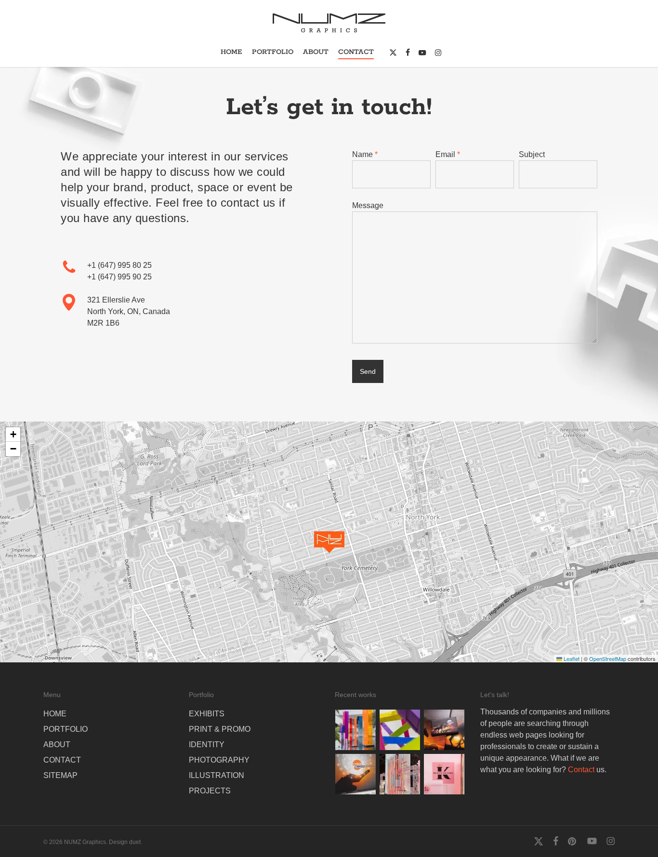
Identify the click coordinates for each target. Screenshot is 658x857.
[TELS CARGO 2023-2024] (355, 774)
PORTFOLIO (65, 729)
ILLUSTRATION (216, 775)
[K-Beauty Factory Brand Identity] (444, 774)
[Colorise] (355, 730)
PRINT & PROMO (219, 729)
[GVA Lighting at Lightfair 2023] (400, 774)
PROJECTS (210, 791)
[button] (329, 542)
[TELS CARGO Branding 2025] (444, 730)
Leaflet (570, 658)
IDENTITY (206, 744)
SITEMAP (60, 775)
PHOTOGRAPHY (219, 760)
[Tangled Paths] (400, 730)
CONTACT (62, 760)
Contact (581, 769)
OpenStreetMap (607, 658)
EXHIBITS (206, 714)
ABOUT (56, 744)
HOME (54, 714)
